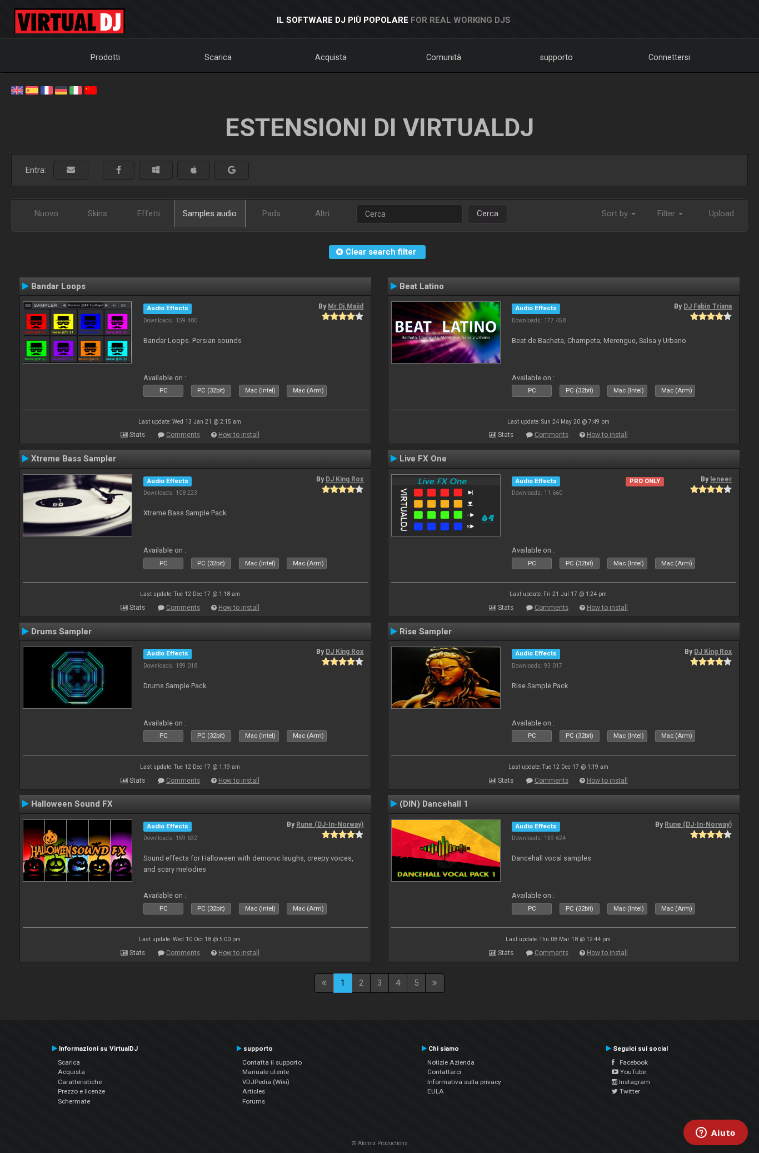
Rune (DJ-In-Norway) (329, 824)
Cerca (487, 213)
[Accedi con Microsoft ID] (156, 170)
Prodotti (105, 57)
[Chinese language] (90, 90)
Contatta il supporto (272, 1062)
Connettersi (669, 57)
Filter (667, 213)
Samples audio (210, 213)
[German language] (61, 90)
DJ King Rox (344, 479)
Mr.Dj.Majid (345, 306)
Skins (97, 213)
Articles (253, 1091)
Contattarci (444, 1072)
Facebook (631, 1062)
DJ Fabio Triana (707, 306)
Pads (271, 213)
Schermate (74, 1101)
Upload (721, 213)
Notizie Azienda (451, 1062)
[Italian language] (75, 90)
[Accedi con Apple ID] (193, 170)
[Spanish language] (32, 90)
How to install (238, 435)
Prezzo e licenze (81, 1091)
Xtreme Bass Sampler (73, 459)
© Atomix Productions (380, 1143)
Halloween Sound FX (72, 804)
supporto (556, 57)
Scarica (218, 57)
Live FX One (423, 459)
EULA (435, 1091)
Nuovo (46, 213)
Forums (253, 1101)
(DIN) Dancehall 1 (434, 804)
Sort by (616, 213)
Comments (183, 435)
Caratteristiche (80, 1082)
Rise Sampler (426, 632)
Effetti (148, 213)
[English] (17, 90)
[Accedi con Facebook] (118, 170)
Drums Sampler (61, 632)
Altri (322, 213)
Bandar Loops (58, 286)
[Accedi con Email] (70, 170)
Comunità (443, 57)
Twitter (629, 1091)
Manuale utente (265, 1072)
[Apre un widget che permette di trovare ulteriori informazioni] (715, 1133)
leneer (721, 479)
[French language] (47, 90)
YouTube (632, 1072)
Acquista (331, 57)
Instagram (633, 1082)
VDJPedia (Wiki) (265, 1082)
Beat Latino (422, 286)
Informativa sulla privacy (464, 1082)
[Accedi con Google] (231, 170)
